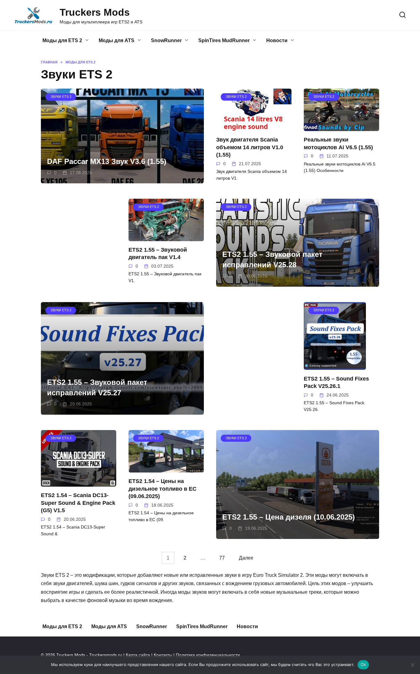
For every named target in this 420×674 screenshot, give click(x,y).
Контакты (163, 654)
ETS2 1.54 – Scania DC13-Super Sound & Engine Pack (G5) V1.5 (78, 502)
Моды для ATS (116, 40)
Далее (246, 557)
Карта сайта (138, 654)
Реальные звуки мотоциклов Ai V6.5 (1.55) (338, 143)
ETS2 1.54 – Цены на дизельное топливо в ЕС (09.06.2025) (162, 488)
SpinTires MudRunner (224, 40)
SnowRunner (166, 40)
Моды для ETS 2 (62, 40)
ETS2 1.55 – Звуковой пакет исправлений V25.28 (272, 259)
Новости (276, 40)
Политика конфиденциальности (208, 654)
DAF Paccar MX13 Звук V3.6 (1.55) (106, 161)
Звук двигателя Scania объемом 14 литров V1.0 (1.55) (249, 147)
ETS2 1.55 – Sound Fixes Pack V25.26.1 (336, 382)
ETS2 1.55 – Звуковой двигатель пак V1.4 (158, 254)
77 (222, 557)
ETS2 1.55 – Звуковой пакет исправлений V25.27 (97, 387)
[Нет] (412, 665)
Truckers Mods (95, 12)
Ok (363, 664)
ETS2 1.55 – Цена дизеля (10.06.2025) (288, 517)
